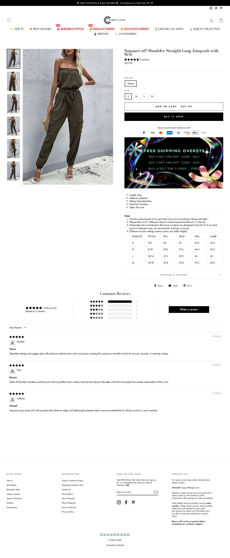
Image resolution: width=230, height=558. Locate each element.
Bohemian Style (13, 489)
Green (131, 83)
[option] (115, 3)
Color (128, 78)
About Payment (68, 498)
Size (127, 91)
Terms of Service (69, 507)
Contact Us (66, 489)
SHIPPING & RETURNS (174, 275)
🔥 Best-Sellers (40, 29)
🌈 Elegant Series (102, 29)
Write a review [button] (189, 309)
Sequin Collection (14, 498)
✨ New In (17, 29)
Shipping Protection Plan (72, 485)
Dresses (10, 502)
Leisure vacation (13, 494)
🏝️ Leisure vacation (169, 29)
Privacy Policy (68, 511)
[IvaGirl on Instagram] (119, 502)
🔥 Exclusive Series (134, 29)
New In (10, 480)
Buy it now (174, 116)
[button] (132, 59)
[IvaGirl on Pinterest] (133, 502)
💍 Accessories (125, 34)
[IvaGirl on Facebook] (126, 502)
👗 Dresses (101, 34)
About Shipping (68, 502)
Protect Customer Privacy (72, 480)
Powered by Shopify (115, 545)
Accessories (12, 507)
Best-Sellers (12, 485)
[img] (16, 337)
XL (152, 96)
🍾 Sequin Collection (204, 29)
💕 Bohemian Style (70, 29)
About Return (67, 494)
